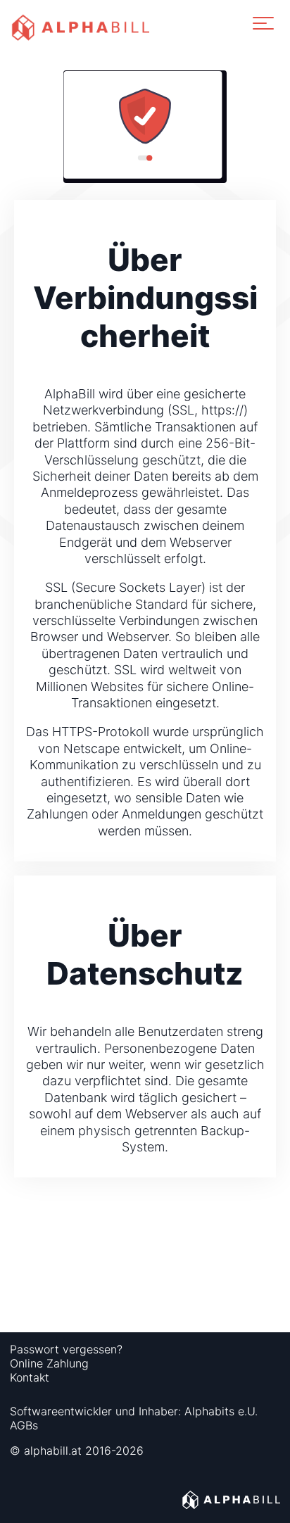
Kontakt (29, 1377)
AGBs (24, 1425)
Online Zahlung (49, 1363)
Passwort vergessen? (66, 1349)
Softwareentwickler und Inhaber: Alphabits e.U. (134, 1411)
